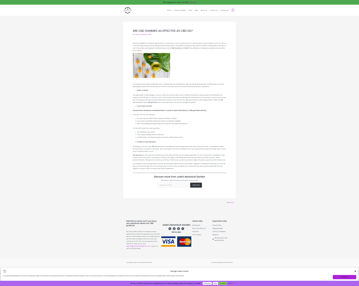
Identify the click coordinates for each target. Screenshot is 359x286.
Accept (344, 277)
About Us (204, 10)
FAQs (190, 10)
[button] (355, 271)
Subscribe (196, 185)
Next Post (231, 202)
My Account (225, 10)
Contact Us (214, 10)
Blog (196, 10)
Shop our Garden (180, 10)
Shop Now (192, 2)
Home (169, 10)
